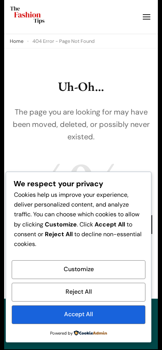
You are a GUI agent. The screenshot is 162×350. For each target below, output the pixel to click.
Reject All (79, 292)
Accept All (78, 314)
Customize (79, 269)
